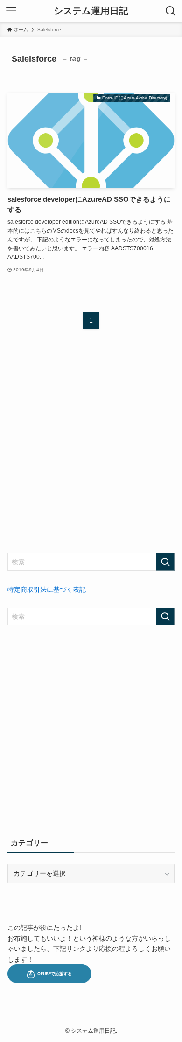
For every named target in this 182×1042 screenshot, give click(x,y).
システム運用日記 (91, 11)
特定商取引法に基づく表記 (46, 589)
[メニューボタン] (11, 11)
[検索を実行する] (165, 562)
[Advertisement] (91, 449)
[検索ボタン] (171, 11)
